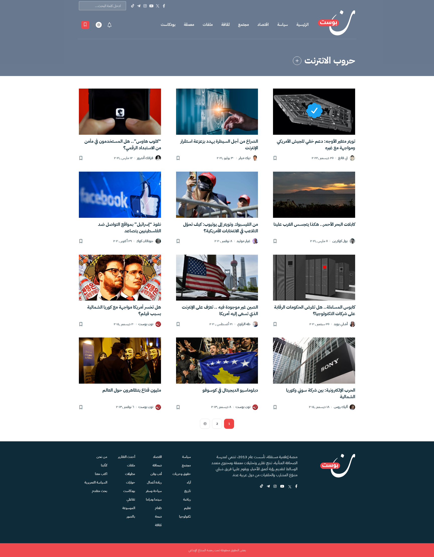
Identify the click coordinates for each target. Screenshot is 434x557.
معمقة (189, 25)
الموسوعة (128, 508)
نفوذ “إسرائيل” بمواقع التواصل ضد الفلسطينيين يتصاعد (129, 227)
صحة (158, 516)
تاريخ (187, 491)
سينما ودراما (154, 499)
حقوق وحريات (182, 473)
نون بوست (145, 324)
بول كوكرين (340, 241)
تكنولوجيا (185, 516)
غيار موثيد (243, 241)
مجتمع (243, 25)
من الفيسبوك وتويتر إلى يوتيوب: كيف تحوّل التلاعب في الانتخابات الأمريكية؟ (220, 227)
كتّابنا (104, 465)
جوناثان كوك (144, 241)
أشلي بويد (341, 324)
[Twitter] (157, 6)
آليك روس (341, 407)
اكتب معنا (101, 473)
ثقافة (225, 25)
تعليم (187, 508)
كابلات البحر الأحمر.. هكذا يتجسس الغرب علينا (314, 224)
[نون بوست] (336, 24)
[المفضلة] (85, 25)
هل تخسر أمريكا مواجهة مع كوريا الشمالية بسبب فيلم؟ (124, 310)
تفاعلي (131, 499)
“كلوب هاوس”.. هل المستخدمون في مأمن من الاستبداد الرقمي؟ (122, 144)
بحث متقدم (99, 491)
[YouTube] (151, 6)
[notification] (109, 25)
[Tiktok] (132, 6)
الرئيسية (302, 25)
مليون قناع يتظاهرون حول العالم (131, 390)
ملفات (208, 25)
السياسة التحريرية (95, 482)
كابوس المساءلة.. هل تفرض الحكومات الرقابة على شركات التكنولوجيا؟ (314, 310)
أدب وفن (156, 473)
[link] (297, 60)
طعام (158, 508)
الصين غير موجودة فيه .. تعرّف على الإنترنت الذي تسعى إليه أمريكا (220, 310)
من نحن (101, 456)
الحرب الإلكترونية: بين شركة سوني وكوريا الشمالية (320, 393)
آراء (189, 482)
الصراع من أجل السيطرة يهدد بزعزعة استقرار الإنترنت (219, 144)
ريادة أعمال (154, 482)
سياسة (282, 25)
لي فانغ (343, 158)
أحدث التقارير (126, 456)
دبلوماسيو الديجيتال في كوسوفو (230, 390)
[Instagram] (145, 6)
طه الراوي (243, 324)
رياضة (187, 499)
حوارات (130, 482)
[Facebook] (164, 6)
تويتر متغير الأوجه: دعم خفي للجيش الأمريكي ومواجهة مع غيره (316, 144)
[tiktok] (261, 486)
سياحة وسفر (154, 491)
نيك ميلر (244, 158)
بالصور (131, 516)
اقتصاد (263, 25)
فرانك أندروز (145, 158)
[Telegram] (139, 6)
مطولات (130, 473)
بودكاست (168, 25)
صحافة (157, 465)
